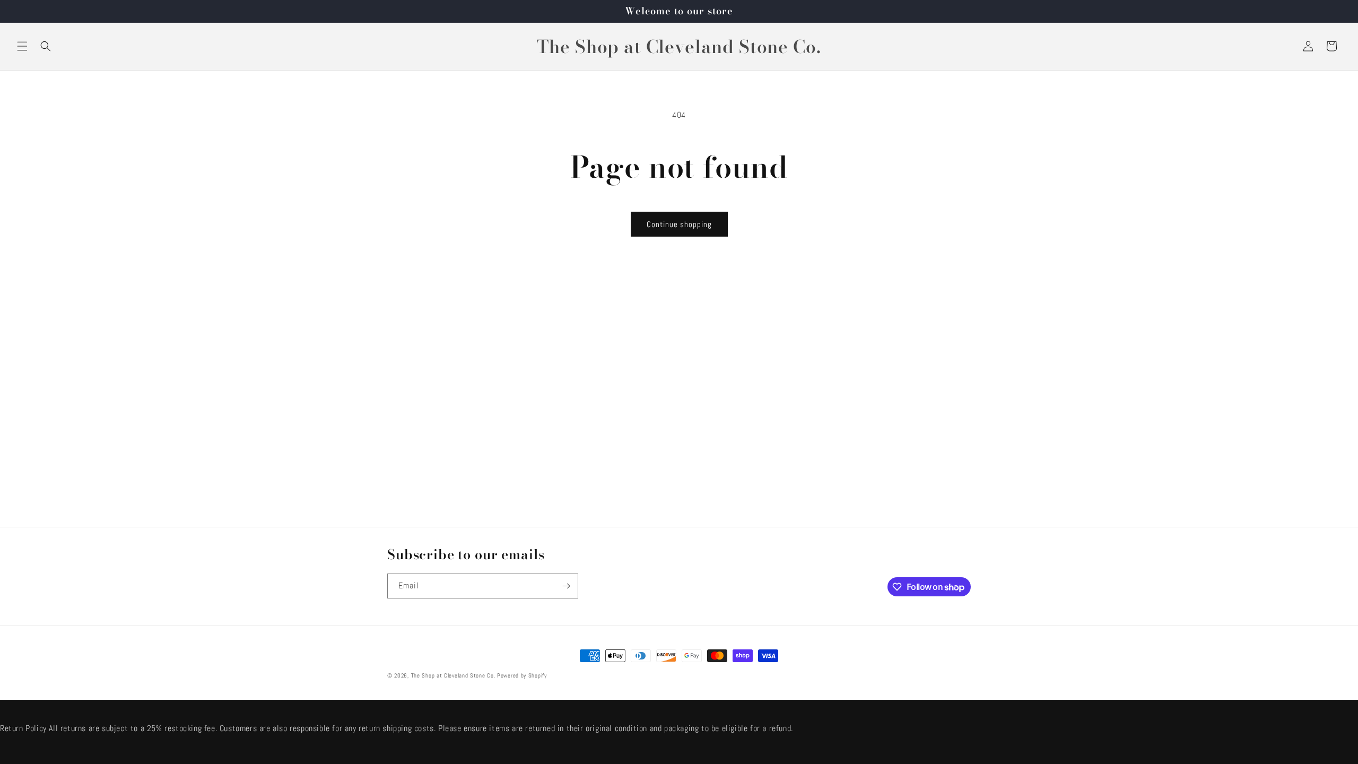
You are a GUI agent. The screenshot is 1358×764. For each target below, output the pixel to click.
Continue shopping (679, 224)
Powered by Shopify (522, 675)
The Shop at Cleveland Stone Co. (453, 675)
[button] (22, 46)
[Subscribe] (566, 586)
